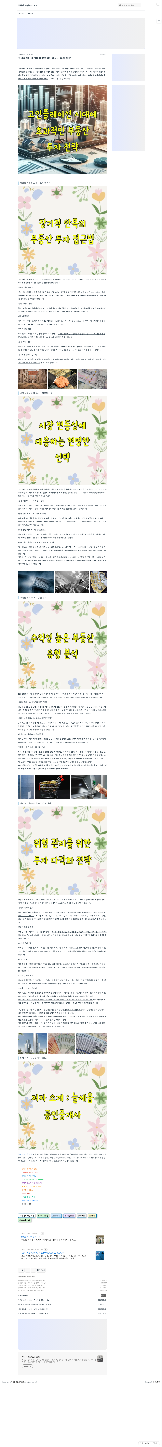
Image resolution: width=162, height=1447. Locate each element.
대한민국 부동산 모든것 (30, 1172)
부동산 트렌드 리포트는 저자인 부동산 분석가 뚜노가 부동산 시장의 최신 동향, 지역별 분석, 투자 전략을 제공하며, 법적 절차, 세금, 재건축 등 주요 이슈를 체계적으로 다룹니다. (59, 1361)
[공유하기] (27, 1270)
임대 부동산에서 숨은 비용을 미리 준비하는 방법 (31, 1288)
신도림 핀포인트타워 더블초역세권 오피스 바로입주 (42, 1252)
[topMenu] (143, 4)
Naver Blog (43, 1215)
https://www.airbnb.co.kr (30, 1233)
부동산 (30, 13)
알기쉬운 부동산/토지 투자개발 (33, 1179)
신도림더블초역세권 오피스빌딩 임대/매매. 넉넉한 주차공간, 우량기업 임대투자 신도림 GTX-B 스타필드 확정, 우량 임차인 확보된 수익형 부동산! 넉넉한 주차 (53, 1256)
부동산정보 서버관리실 (30, 1200)
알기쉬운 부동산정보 (29, 1176)
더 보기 (103, 1295)
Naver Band (25, 1219)
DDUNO (156, 1382)
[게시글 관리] (33, 1270)
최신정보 (21, 13)
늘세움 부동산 (27, 1204)
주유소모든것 (26, 1193)
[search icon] (120, 5)
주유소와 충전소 (27, 1190)
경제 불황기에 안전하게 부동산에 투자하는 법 (30, 1285)
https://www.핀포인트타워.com (31, 1249)
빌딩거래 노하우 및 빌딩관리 (32, 1183)
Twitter (81, 1215)
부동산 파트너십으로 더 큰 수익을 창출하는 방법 (31, 1280)
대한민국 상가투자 (28, 1197)
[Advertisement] (81, 33)
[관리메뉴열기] (158, 4)
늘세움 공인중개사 (25, 1154)
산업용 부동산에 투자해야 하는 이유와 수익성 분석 (32, 1283)
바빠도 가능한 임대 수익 (30, 1236)
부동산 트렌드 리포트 (27, 5)
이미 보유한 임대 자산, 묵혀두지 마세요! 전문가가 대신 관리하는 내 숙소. (48, 1239)
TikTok (92, 1215)
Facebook (56, 1215)
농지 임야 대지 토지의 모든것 (32, 1186)
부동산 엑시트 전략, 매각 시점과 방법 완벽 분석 (31, 1290)
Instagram (69, 1215)
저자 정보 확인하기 (27, 1215)
